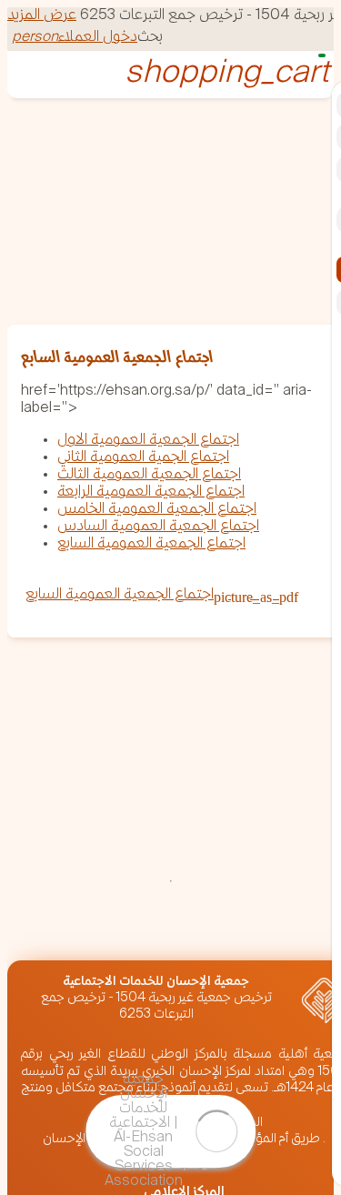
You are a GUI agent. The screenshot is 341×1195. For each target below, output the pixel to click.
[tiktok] (85, 948)
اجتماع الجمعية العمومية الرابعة (151, 492)
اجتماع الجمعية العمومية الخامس (156, 509)
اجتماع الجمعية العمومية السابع (151, 544)
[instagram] (281, 931)
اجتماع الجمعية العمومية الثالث (149, 475)
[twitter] (232, 931)
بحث (150, 37)
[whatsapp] (36, 931)
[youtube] (36, 948)
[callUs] (134, 931)
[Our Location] (183, 931)
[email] (85, 931)
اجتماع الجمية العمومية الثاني (143, 458)
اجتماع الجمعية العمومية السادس (158, 527)
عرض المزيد (41, 16)
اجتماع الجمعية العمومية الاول (148, 440)
